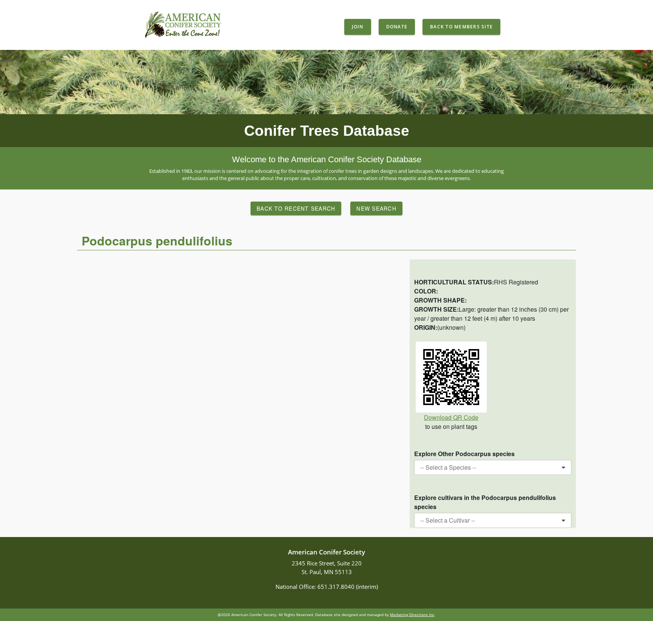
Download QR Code (451, 417)
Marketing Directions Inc (412, 614)
